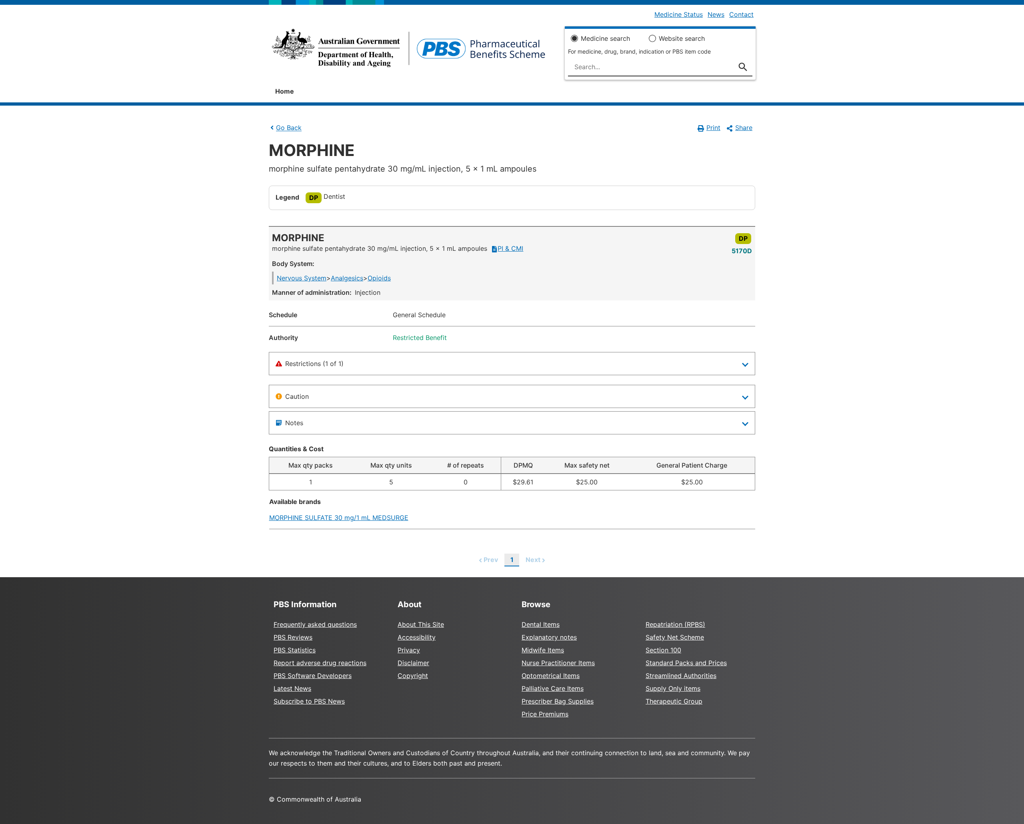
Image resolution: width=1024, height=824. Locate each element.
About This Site (421, 624)
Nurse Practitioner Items (558, 663)
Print (713, 128)
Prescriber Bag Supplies (558, 701)
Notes (294, 423)
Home (284, 91)
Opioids (379, 278)
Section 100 (663, 650)
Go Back (289, 128)
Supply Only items (673, 688)
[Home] (408, 50)
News (716, 14)
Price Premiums (545, 714)
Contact (741, 14)
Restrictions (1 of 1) (314, 364)
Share (743, 128)
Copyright (413, 676)
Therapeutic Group (674, 701)
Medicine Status (678, 14)
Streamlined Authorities (681, 676)
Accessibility (417, 637)
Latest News (292, 688)
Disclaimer (413, 663)
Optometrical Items (551, 676)
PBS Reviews (293, 637)
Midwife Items (543, 650)
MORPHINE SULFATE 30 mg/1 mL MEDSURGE (338, 518)
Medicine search (605, 38)
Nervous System (301, 278)
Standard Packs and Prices (686, 663)
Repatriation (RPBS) (675, 624)
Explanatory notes (549, 637)
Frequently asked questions (315, 624)
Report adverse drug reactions (320, 663)
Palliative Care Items (553, 688)
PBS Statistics (295, 650)
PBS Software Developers (313, 676)
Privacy (409, 650)
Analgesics (347, 278)
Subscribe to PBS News (309, 701)
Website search (682, 38)
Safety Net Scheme (675, 637)
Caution (297, 396)
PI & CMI (510, 248)
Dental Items (541, 624)
